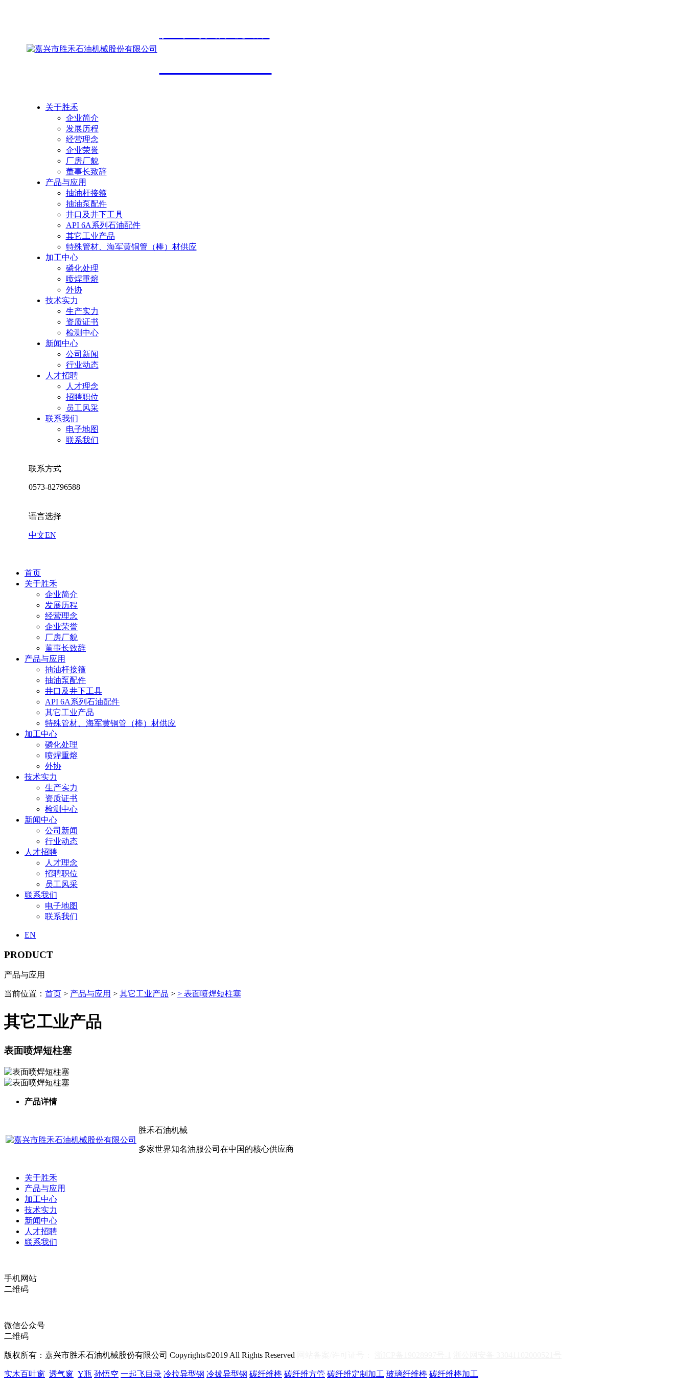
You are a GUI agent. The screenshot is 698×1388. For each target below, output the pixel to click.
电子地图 (82, 429)
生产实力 (82, 311)
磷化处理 (82, 268)
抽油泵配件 (86, 203)
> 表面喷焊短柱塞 (209, 993)
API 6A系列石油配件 (103, 225)
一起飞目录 (141, 1374)
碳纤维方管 (304, 1374)
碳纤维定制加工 (355, 1374)
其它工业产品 (90, 236)
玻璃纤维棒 (406, 1374)
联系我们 (61, 418)
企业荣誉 (82, 150)
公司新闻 (82, 354)
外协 (74, 289)
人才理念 (82, 386)
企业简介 (82, 117)
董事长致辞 (86, 171)
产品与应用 (65, 182)
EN (50, 535)
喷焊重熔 (82, 279)
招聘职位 (82, 397)
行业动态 (82, 364)
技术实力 (61, 300)
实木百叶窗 (24, 1374)
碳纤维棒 (265, 1374)
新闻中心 (61, 343)
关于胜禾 (61, 107)
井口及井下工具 (94, 214)
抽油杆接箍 (86, 193)
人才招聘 (61, 375)
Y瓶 (85, 1374)
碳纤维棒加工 (453, 1374)
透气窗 (61, 1374)
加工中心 (61, 257)
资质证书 (82, 321)
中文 (37, 535)
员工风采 (82, 407)
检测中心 (82, 332)
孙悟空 (106, 1374)
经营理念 (82, 139)
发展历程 (82, 128)
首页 (33, 572)
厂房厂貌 (82, 160)
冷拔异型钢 (226, 1374)
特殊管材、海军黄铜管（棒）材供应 (131, 246)
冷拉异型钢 (184, 1374)
